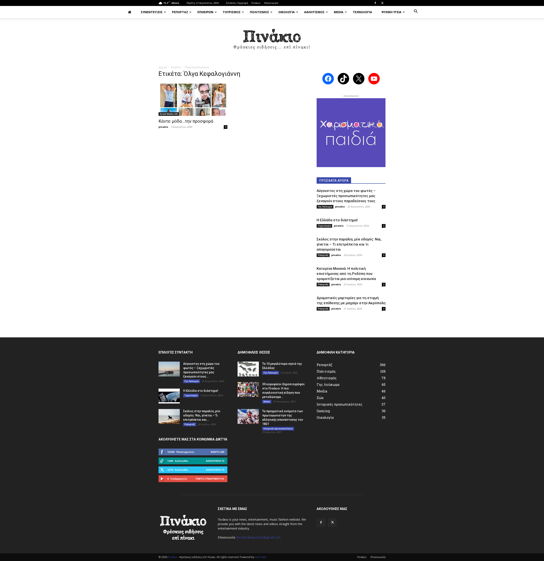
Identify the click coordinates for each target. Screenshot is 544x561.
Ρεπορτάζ (323, 255)
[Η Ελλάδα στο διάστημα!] (169, 396)
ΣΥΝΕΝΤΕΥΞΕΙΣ (152, 12)
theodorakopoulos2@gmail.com (258, 537)
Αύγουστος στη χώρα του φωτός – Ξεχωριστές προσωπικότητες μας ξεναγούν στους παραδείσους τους (346, 196)
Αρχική (163, 67)
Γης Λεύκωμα (325, 206)
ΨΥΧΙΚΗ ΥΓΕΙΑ (391, 12)
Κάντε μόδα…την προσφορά (186, 121)
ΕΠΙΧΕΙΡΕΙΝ (205, 12)
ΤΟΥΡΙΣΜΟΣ (232, 12)
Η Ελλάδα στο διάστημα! (337, 220)
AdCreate (260, 557)
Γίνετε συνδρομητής (210, 478)
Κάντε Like (217, 451)
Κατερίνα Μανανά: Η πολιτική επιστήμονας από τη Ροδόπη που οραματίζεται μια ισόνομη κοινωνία (346, 273)
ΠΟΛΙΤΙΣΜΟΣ (259, 12)
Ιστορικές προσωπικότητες (278, 428)
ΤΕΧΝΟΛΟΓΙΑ (362, 12)
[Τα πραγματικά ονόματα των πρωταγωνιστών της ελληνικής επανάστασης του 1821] (248, 416)
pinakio (163, 126)
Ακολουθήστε (215, 460)
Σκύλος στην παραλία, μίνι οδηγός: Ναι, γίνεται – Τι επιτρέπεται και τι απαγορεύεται (349, 244)
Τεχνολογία (324, 225)
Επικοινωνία (271, 2)
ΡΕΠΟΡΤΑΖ (180, 12)
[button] (416, 12)
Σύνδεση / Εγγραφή (237, 2)
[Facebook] (375, 3)
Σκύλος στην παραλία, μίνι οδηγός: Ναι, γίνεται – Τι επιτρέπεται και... (201, 415)
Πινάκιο (255, 2)
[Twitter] (382, 3)
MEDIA (338, 12)
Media (267, 401)
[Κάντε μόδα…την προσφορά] (193, 99)
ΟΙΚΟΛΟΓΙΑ (286, 12)
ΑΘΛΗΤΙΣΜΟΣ (314, 12)
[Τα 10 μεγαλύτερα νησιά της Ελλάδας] (248, 369)
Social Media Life (169, 113)
